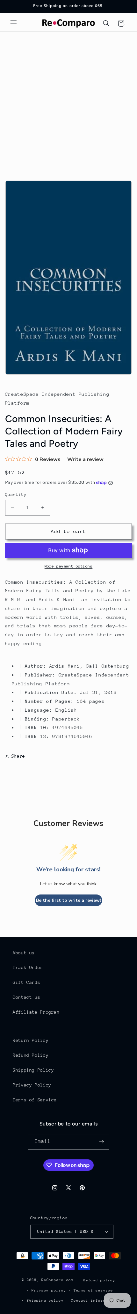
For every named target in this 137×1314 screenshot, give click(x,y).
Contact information (94, 1300)
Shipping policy (45, 1300)
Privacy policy (49, 1290)
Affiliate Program (36, 1012)
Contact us (26, 997)
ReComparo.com (57, 1280)
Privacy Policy (32, 1084)
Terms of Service (35, 1099)
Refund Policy (30, 1055)
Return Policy (30, 1040)
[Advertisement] (68, 103)
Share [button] (18, 756)
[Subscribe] (101, 1142)
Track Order (28, 967)
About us (24, 952)
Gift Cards (26, 982)
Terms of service (93, 1290)
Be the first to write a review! (68, 900)
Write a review (85, 459)
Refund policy (99, 1280)
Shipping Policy (33, 1070)
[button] (13, 23)
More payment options (69, 566)
